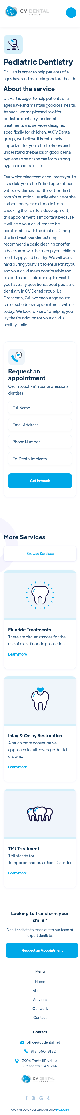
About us (40, 990)
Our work (40, 1008)
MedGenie (62, 1109)
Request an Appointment (42, 950)
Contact (40, 1017)
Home (40, 981)
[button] (71, 12)
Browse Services (40, 553)
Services (40, 999)
